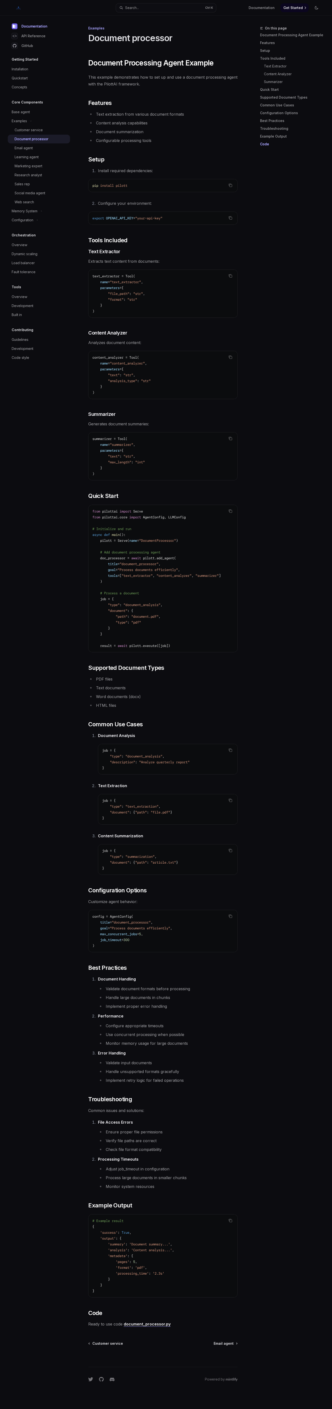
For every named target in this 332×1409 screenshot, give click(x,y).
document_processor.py (147, 1324)
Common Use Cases (277, 105)
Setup (265, 50)
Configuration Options (279, 113)
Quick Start (269, 89)
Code (264, 144)
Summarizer (273, 82)
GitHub (27, 46)
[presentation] (162, 578)
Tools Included (272, 58)
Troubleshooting (274, 128)
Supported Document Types (283, 97)
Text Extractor (275, 66)
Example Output (273, 136)
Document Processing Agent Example (291, 35)
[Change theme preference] (316, 8)
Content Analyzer (278, 74)
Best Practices (272, 121)
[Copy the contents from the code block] (230, 185)
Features (267, 43)
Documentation (34, 26)
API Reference (33, 36)
